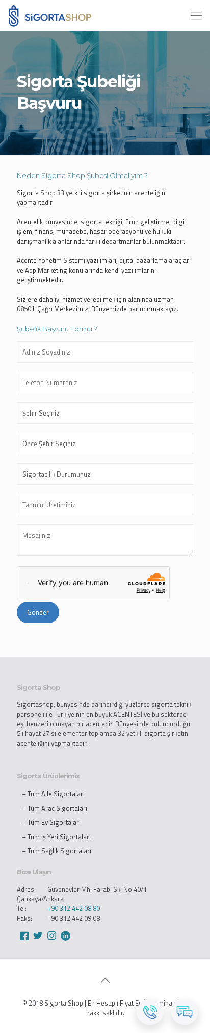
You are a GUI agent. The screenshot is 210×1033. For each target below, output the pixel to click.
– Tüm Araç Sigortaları (54, 808)
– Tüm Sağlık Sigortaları (56, 851)
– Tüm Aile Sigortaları (53, 794)
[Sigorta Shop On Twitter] (38, 936)
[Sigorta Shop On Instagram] (51, 936)
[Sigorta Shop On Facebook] (24, 936)
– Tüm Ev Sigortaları (51, 822)
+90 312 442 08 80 (73, 908)
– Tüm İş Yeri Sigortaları (56, 837)
